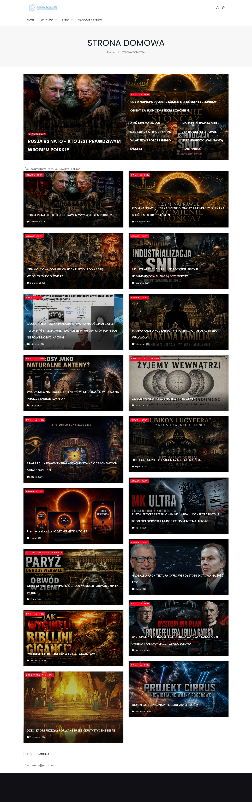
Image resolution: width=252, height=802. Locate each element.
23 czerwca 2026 (142, 711)
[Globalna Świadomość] (42, 7)
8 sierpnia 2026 (37, 344)
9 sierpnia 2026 (191, 158)
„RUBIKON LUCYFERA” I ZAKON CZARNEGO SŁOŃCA (166, 460)
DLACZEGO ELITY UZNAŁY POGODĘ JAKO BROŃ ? (165, 705)
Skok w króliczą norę (39, 675)
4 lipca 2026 (35, 538)
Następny (42, 754)
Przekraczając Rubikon (145, 358)
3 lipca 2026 (140, 589)
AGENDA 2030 (33, 297)
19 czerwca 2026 (37, 737)
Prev (29, 754)
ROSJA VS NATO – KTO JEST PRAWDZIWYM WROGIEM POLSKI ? (69, 215)
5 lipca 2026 (140, 527)
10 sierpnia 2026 (140, 158)
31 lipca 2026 (35, 405)
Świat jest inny (140, 94)
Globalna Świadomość (45, 158)
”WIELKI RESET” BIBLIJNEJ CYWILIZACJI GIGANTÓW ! (61, 654)
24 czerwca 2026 (37, 660)
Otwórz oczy (37, 134)
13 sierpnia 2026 (140, 119)
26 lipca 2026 (141, 405)
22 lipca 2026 (36, 476)
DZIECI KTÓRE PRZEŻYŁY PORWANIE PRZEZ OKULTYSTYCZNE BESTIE (71, 730)
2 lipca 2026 (35, 599)
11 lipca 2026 (140, 466)
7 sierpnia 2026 (141, 344)
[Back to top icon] (235, 795)
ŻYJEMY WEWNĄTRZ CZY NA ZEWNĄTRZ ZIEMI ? (163, 399)
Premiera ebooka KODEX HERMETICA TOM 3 (57, 531)
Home (111, 52)
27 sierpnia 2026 (72, 158)
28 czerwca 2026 (142, 650)
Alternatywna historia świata (44, 552)
